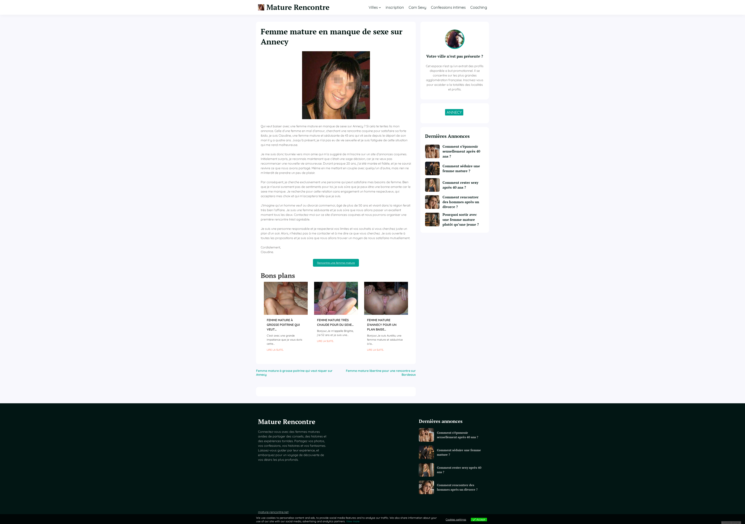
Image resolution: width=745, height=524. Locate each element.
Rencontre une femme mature (336, 263)
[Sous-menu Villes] (380, 7)
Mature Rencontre (297, 7)
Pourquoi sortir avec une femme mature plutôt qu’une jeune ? (461, 219)
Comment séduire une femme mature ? (461, 168)
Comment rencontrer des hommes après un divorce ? (461, 202)
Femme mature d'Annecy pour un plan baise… (382, 324)
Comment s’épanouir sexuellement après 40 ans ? (461, 151)
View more (353, 521)
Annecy (454, 112)
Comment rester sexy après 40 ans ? (460, 185)
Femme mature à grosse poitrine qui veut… (283, 324)
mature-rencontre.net (273, 512)
